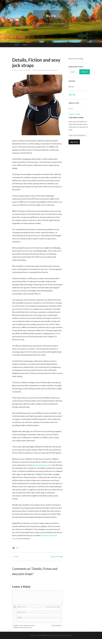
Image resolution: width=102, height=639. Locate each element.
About (25, 45)
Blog (51, 16)
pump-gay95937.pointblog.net (45, 70)
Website (19, 617)
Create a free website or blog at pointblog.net (51, 635)
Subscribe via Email (76, 117)
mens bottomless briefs (42, 465)
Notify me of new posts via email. (23, 627)
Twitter (72, 95)
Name (21, 612)
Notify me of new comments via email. (24, 625)
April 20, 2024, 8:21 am (21, 70)
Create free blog (74, 114)
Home (16, 45)
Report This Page (57, 556)
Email (21, 606)
